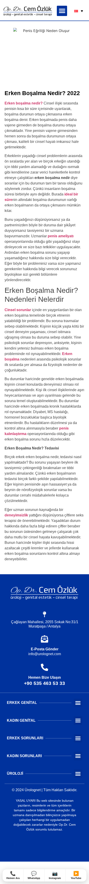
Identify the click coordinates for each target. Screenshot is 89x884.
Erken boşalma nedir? (24, 103)
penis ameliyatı (60, 236)
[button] (62, 11)
